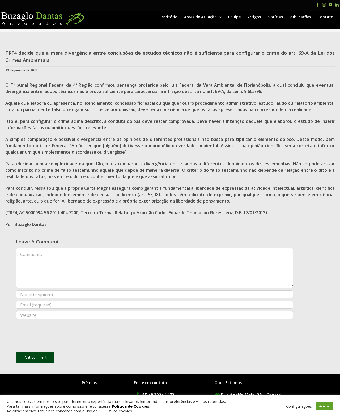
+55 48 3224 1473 (157, 395)
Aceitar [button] (324, 406)
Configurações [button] (299, 406)
